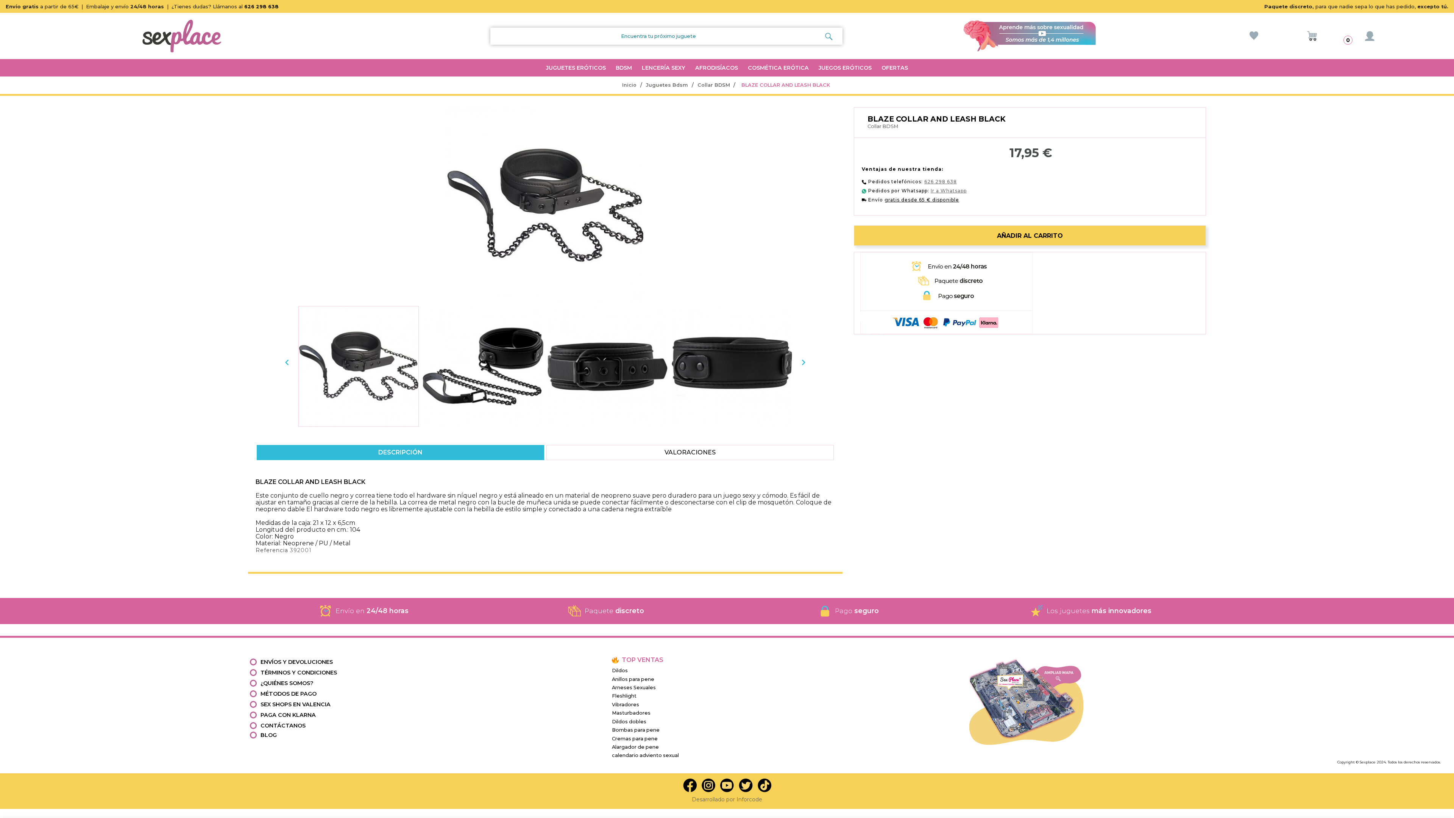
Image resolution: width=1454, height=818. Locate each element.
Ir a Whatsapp (949, 191)
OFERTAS (894, 67)
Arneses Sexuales (634, 687)
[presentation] (287, 362)
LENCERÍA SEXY (663, 67)
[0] (1312, 36)
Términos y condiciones (299, 672)
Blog (269, 735)
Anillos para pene (633, 679)
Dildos (620, 670)
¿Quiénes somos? (287, 683)
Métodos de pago (289, 693)
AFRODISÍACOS (716, 67)
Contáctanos (283, 725)
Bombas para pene (636, 730)
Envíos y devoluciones (297, 662)
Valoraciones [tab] (690, 452)
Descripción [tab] (400, 452)
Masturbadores (631, 713)
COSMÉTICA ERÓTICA (778, 67)
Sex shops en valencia (296, 704)
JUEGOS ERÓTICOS (845, 67)
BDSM (624, 67)
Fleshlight (624, 696)
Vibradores (625, 704)
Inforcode (749, 799)
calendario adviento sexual (645, 755)
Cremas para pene (635, 739)
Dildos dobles (629, 721)
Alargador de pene (635, 747)
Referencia (272, 550)
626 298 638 (261, 6)
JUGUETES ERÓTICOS (576, 67)
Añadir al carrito (1030, 235)
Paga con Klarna (288, 715)
